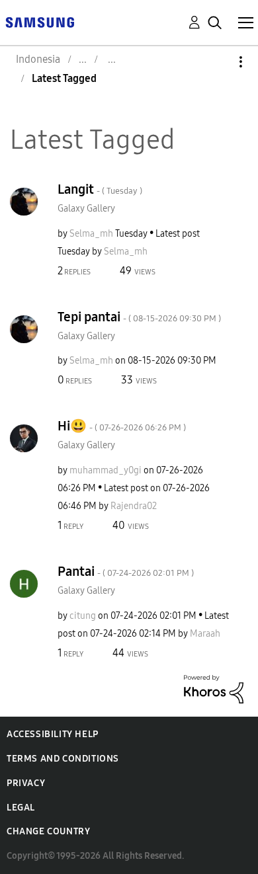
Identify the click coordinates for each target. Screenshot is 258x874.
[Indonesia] (39, 21)
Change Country (48, 831)
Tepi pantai (139, 317)
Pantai (126, 571)
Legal (21, 807)
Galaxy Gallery (86, 208)
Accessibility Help (53, 734)
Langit (100, 189)
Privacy (26, 783)
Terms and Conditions (63, 758)
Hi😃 (122, 426)
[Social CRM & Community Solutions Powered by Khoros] (213, 688)
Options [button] (218, 62)
